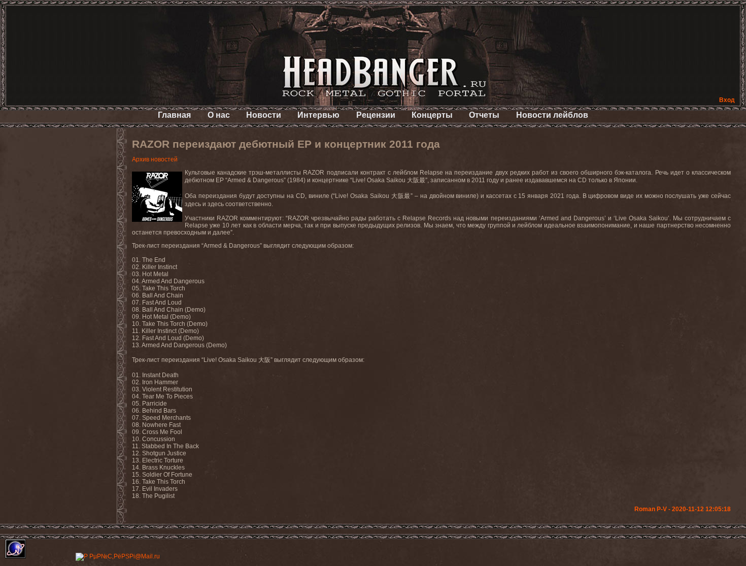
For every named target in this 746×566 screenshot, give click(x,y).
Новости (263, 115)
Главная (174, 115)
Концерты (432, 115)
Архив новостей (155, 159)
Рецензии (375, 115)
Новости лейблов (552, 115)
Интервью (318, 115)
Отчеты (484, 115)
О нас (219, 115)
